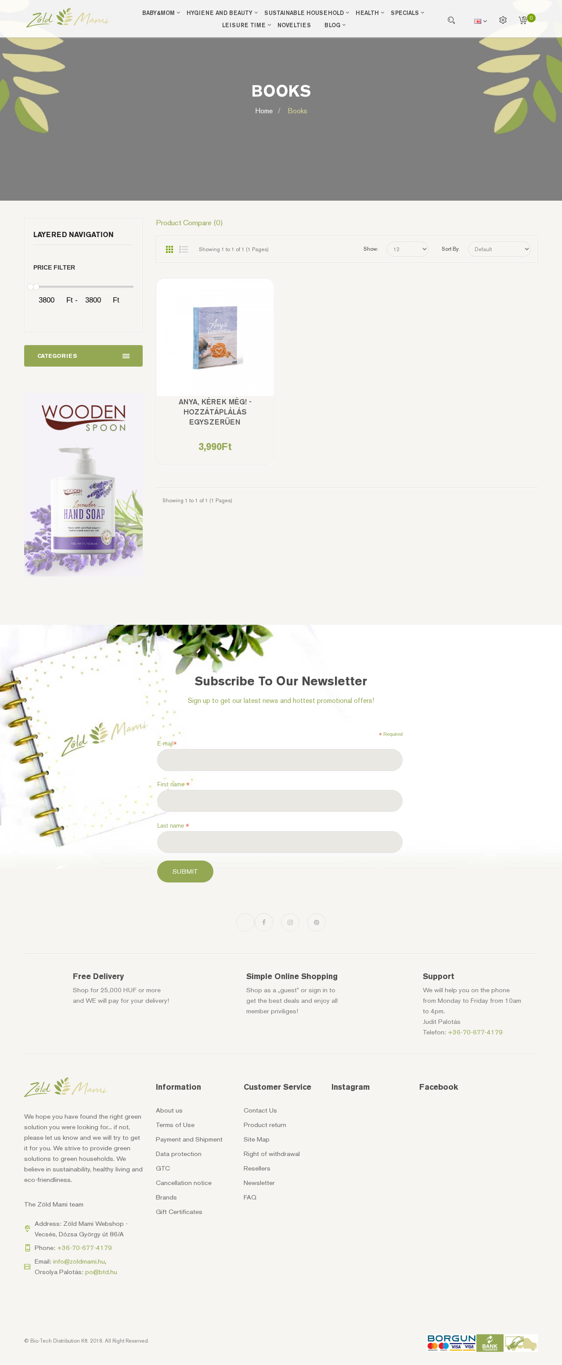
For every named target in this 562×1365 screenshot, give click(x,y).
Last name (173, 826)
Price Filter (54, 267)
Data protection (179, 1154)
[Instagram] (290, 922)
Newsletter (259, 1183)
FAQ (250, 1197)
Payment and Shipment (189, 1139)
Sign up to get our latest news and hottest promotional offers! (281, 700)
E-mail (167, 744)
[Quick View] (240, 343)
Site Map (257, 1139)
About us (169, 1110)
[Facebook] (264, 922)
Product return (265, 1125)
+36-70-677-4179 (475, 1032)
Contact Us (260, 1110)
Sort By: (451, 249)
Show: (371, 249)
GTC (163, 1168)
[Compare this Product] (215, 343)
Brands (166, 1197)
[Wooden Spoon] (83, 484)
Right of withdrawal (272, 1154)
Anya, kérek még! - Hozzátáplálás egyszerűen (215, 411)
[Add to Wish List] (190, 343)
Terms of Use (175, 1125)
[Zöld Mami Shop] (68, 18)
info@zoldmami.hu (79, 1261)
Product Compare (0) (189, 222)
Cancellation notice (184, 1183)
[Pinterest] (316, 922)
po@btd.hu (101, 1272)
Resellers (257, 1168)
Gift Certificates (179, 1212)
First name (173, 785)
